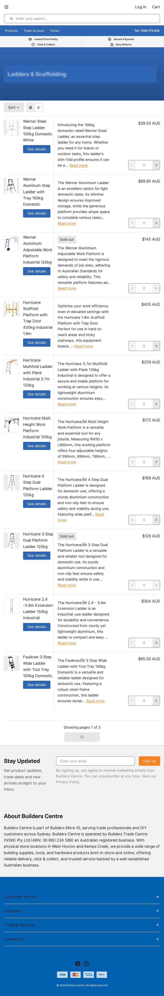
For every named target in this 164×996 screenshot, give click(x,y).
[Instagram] (86, 963)
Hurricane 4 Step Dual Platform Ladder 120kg (37, 485)
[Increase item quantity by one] (156, 165)
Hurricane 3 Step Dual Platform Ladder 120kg (38, 540)
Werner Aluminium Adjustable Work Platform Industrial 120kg (37, 249)
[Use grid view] (30, 107)
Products (11, 30)
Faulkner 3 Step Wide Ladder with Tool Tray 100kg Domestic (37, 666)
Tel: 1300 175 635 (147, 30)
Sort (11, 107)
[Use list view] (38, 107)
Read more (78, 165)
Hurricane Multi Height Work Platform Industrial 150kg (37, 427)
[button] (82, 737)
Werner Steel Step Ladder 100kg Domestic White (37, 130)
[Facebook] (77, 963)
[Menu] (8, 7)
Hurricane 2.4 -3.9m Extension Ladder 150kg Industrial (38, 608)
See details (36, 149)
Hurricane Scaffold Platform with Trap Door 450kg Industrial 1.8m (38, 318)
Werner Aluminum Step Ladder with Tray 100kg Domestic (36, 191)
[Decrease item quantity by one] (132, 165)
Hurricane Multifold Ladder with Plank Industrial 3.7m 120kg (38, 372)
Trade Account (34, 30)
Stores (54, 30)
